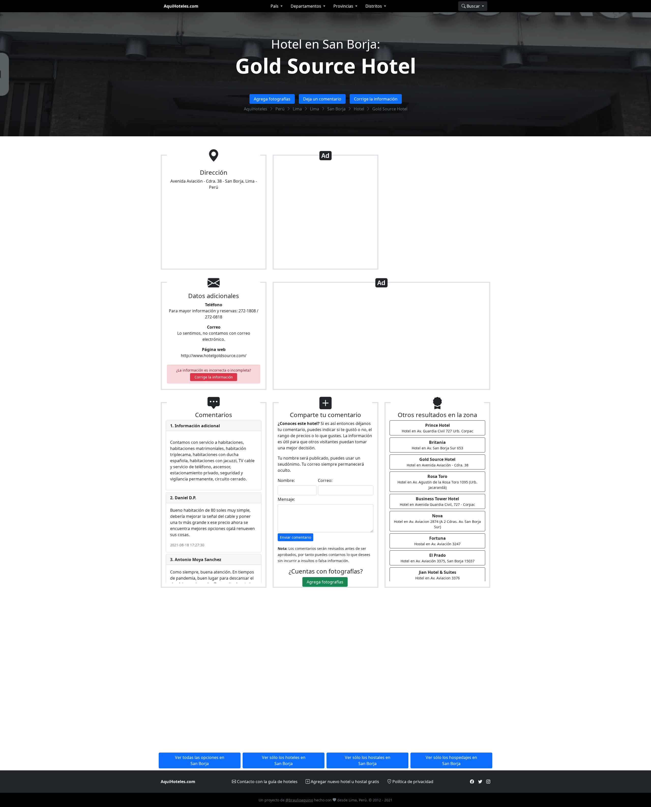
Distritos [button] (374, 6)
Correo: (325, 480)
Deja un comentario (322, 99)
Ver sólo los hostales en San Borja (367, 760)
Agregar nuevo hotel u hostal (344, 781)
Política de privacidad (412, 781)
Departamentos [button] (306, 6)
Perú (280, 109)
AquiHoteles (255, 109)
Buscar (473, 6)
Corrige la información (375, 99)
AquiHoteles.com (181, 6)
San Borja (336, 109)
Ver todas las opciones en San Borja (199, 760)
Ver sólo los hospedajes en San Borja (451, 760)
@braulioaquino (299, 800)
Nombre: (286, 480)
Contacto (267, 781)
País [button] (275, 6)
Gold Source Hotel (325, 65)
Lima (297, 109)
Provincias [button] (343, 6)
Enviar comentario (295, 537)
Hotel (359, 109)
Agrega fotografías (272, 99)
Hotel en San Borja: (325, 44)
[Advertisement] (325, 214)
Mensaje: (286, 499)
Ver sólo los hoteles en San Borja (283, 760)
